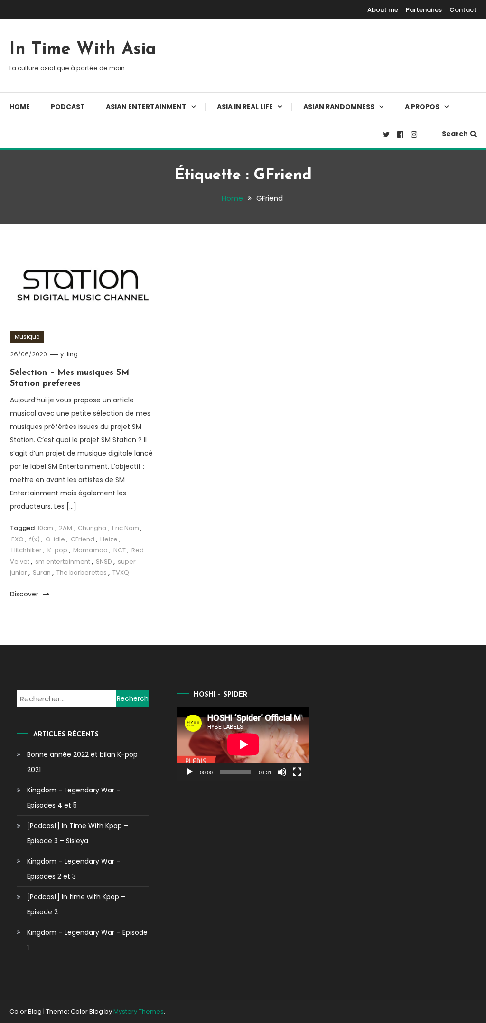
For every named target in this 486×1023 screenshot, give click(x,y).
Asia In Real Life (245, 107)
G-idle (55, 539)
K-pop (57, 550)
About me (382, 9)
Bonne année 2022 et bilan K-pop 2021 (82, 762)
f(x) (34, 539)
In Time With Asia (82, 49)
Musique (27, 337)
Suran (42, 572)
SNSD (104, 561)
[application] (243, 744)
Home (19, 107)
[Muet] (282, 772)
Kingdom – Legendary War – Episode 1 (87, 940)
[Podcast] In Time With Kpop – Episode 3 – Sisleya (77, 833)
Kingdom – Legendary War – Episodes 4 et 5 (74, 797)
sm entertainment (62, 561)
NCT (119, 550)
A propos (422, 107)
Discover (25, 594)
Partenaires (424, 9)
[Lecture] (189, 772)
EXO (17, 539)
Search (455, 134)
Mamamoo (90, 550)
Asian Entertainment (146, 107)
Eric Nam (125, 527)
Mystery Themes (138, 1011)
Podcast (68, 107)
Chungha (92, 527)
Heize (109, 539)
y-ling (69, 354)
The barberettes (81, 572)
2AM (65, 527)
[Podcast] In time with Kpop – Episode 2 (76, 904)
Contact (463, 9)
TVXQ (120, 572)
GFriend (82, 539)
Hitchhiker (26, 550)
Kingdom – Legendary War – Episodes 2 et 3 (74, 868)
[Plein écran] (297, 772)
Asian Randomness (338, 107)
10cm (45, 527)
